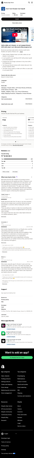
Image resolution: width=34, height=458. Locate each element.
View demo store (17, 23)
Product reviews (21, 381)
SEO (18, 390)
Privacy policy (5, 299)
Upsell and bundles (22, 384)
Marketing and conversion (8, 390)
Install (17, 19)
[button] (17, 327)
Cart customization (6, 99)
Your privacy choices (7, 453)
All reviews (15, 171)
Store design (4, 387)
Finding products (6, 378)
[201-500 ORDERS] (18, 141)
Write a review (6, 171)
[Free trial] (15, 141)
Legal (18, 423)
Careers (19, 409)
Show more (3, 216)
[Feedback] (32, 177)
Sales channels (5, 376)
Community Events (6, 414)
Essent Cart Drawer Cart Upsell (13, 339)
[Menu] (32, 2)
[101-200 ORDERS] (17, 141)
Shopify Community (6, 411)
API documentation (6, 409)
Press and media (22, 414)
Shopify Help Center (6, 406)
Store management (6, 393)
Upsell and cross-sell (7, 104)
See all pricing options (18, 145)
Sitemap (3, 449)
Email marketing (21, 387)
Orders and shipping (6, 384)
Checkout (4, 87)
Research (3, 420)
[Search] (29, 2)
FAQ (2, 301)
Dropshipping (21, 376)
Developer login (5, 438)
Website (3, 309)
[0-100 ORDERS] (16, 141)
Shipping (19, 393)
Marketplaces (21, 378)
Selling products (5, 381)
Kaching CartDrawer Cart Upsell (13, 332)
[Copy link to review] (9, 194)
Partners (19, 417)
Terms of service (6, 442)
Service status (21, 426)
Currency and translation (24, 396)
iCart (21, 15)
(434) (16, 15)
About (19, 406)
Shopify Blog (4, 417)
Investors (20, 411)
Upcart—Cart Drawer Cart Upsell (14, 324)
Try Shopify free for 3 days (17, 357)
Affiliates (19, 420)
